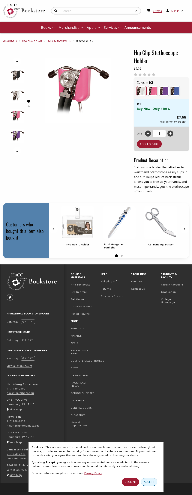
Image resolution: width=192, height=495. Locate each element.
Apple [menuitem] (91, 27)
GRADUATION (79, 375)
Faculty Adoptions (172, 284)
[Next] (17, 151)
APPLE (74, 343)
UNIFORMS (77, 400)
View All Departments (79, 424)
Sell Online (78, 299)
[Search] (55, 11)
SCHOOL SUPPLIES (82, 393)
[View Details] (77, 222)
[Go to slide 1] (28, 101)
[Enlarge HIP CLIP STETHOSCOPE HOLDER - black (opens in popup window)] (17, 75)
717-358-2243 (16, 454)
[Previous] (17, 62)
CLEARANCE (78, 415)
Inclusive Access (81, 306)
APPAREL (76, 335)
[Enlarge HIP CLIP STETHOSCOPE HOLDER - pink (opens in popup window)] (17, 116)
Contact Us (138, 288)
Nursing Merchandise (59, 40)
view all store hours (19, 365)
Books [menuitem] (46, 27)
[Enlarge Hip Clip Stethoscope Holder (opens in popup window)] (78, 90)
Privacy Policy (93, 473)
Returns (106, 288)
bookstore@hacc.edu (20, 393)
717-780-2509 (16, 388)
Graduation (168, 292)
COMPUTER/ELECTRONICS (84, 360)
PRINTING (77, 328)
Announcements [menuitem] (137, 27)
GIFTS (75, 368)
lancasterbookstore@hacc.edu (26, 458)
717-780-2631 (16, 421)
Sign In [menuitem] (175, 10)
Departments (10, 40)
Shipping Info (109, 281)
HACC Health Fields (32, 40)
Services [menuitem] (110, 27)
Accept (149, 482)
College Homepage (174, 301)
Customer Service (112, 296)
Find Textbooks (80, 284)
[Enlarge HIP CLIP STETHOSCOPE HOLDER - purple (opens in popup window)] (17, 136)
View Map (16, 409)
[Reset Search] (136, 11)
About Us (137, 281)
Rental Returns (80, 313)
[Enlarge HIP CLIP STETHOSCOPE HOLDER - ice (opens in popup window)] (17, 95)
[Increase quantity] (170, 134)
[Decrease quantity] (148, 134)
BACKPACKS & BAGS (79, 352)
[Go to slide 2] (28, 106)
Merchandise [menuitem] (68, 27)
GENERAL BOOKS (81, 407)
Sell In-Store (79, 292)
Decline (130, 482)
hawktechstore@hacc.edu (23, 425)
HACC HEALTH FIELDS (79, 384)
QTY (139, 133)
